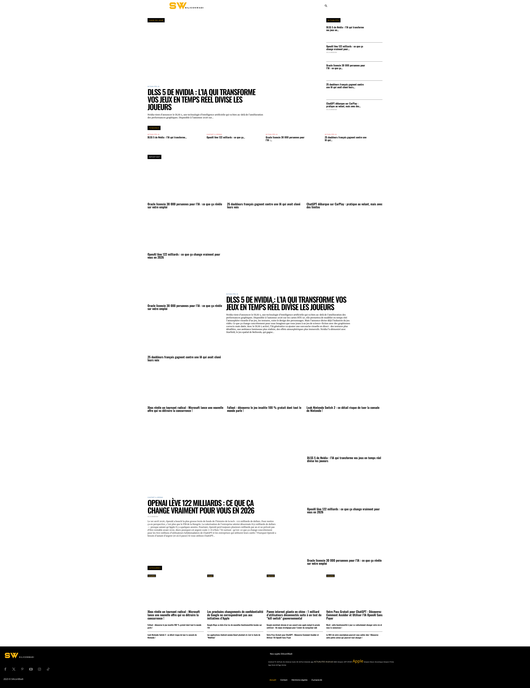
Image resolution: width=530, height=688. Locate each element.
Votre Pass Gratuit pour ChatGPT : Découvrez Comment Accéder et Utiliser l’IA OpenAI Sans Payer (293, 636)
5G (284, 662)
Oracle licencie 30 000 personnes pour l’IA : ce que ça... (345, 67)
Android (329, 661)
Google (210, 576)
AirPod (301, 662)
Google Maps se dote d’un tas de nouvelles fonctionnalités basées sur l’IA (234, 626)
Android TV (272, 662)
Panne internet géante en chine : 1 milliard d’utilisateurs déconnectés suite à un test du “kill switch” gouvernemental (294, 614)
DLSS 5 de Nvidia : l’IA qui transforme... (167, 137)
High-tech (270, 576)
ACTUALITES (319, 661)
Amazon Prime (388, 662)
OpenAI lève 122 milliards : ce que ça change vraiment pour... (344, 47)
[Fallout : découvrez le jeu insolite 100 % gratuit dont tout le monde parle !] (265, 385)
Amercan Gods (290, 662)
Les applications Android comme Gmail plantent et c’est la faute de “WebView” (233, 636)
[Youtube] (31, 669)
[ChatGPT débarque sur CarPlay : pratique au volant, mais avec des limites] (375, 109)
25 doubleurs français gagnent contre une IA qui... (345, 138)
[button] (326, 6)
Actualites (151, 576)
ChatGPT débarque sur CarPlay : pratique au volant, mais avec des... (343, 105)
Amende (307, 662)
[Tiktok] (48, 669)
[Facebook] (5, 669)
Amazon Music (369, 662)
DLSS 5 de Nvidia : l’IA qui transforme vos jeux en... (345, 28)
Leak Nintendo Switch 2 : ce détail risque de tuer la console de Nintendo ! (343, 409)
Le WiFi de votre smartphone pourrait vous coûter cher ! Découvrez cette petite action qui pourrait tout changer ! (352, 636)
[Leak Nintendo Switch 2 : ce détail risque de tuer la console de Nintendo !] (344, 385)
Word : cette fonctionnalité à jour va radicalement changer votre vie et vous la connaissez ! (354, 626)
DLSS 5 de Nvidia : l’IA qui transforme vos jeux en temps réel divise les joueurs (201, 99)
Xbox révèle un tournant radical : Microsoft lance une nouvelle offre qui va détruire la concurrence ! (185, 409)
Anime (284, 665)
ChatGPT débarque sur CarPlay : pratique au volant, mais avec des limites (344, 205)
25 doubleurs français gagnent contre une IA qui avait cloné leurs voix (263, 205)
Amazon (340, 662)
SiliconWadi (331, 52)
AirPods (279, 662)
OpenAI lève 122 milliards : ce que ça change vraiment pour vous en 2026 (184, 255)
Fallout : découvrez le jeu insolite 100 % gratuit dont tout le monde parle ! (264, 409)
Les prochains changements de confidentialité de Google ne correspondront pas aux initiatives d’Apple (235, 614)
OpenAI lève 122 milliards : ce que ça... (226, 137)
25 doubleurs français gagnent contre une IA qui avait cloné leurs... (345, 86)
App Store (271, 665)
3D (297, 662)
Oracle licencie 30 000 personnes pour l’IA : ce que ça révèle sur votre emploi (185, 205)
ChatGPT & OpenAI (214, 134)
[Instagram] (39, 669)
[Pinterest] (22, 669)
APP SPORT (348, 662)
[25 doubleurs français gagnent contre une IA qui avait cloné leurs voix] (375, 90)
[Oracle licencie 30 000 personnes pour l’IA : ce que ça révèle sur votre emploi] (375, 71)
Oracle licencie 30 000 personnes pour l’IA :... (285, 138)
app (312, 662)
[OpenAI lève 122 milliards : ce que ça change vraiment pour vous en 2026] (375, 52)
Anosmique (379, 662)
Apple (358, 661)
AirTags (278, 665)
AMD (335, 662)
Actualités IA (153, 134)
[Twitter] (14, 669)
